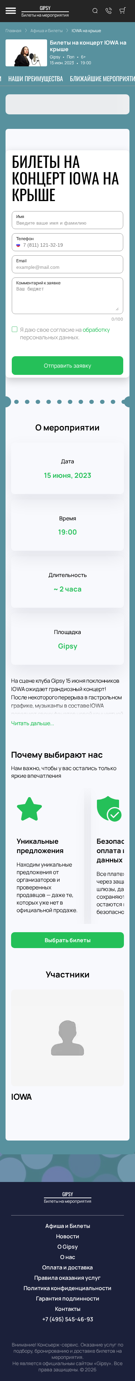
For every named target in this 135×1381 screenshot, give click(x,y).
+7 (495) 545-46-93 (67, 1319)
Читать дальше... (32, 723)
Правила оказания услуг (67, 1277)
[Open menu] (11, 11)
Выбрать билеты (68, 940)
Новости (67, 1236)
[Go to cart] (122, 11)
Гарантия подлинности (67, 1298)
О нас (67, 1257)
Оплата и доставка (67, 1267)
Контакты (67, 1309)
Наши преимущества (35, 78)
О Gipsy (67, 1246)
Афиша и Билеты (67, 1226)
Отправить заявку (67, 365)
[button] (19, 245)
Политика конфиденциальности (67, 1288)
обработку (96, 329)
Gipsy (55, 57)
